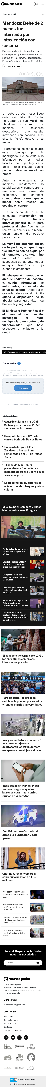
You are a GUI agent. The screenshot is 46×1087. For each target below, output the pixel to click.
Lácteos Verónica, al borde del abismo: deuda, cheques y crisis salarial (24, 486)
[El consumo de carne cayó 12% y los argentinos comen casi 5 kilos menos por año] (23, 640)
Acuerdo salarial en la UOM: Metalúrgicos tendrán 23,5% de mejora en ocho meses (24, 425)
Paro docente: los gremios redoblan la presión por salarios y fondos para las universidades (22, 701)
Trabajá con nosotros (13, 1030)
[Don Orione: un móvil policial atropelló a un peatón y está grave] (23, 816)
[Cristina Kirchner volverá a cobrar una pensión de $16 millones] (23, 858)
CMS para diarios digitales (26, 1084)
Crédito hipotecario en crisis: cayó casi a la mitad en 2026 (15, 590)
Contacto (8, 1027)
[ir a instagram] (19, 1037)
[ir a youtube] (13, 1037)
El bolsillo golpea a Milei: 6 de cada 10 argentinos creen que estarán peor (15, 564)
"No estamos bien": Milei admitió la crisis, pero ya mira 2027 (15, 894)
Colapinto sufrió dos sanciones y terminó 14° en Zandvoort (15, 577)
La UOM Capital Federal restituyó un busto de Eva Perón (14, 933)
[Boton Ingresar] (36, 4)
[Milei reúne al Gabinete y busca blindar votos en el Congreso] (23, 527)
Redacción (8, 1016)
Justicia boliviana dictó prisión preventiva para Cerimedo (13, 907)
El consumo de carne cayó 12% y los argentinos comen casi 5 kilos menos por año (22, 659)
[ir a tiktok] (26, 1037)
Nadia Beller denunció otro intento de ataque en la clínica (15, 551)
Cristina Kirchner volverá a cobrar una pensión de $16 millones (19, 877)
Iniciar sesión (23, 388)
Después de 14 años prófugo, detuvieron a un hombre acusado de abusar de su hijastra (15, 616)
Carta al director (11, 1020)
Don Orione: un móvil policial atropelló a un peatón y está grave (20, 835)
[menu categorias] (42, 4)
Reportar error (10, 1023)
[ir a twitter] (6, 1037)
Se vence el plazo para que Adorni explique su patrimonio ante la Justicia (15, 603)
